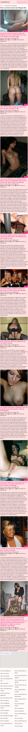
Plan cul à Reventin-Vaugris (7, 715)
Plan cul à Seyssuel (19, 711)
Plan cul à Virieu (18, 723)
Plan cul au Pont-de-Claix (6, 698)
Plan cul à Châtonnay (5, 670)
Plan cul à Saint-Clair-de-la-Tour (6, 724)
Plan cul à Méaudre (5, 703)
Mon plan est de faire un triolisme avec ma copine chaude (12, 342)
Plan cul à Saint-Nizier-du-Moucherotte (21, 695)
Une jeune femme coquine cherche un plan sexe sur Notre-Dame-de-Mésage (12, 289)
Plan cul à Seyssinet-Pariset (19, 704)
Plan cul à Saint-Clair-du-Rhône (20, 672)
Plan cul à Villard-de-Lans (21, 721)
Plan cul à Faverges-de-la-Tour (7, 679)
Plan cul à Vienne (19, 718)
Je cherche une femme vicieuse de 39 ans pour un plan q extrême (14, 549)
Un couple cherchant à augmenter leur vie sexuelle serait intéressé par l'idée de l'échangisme (13, 409)
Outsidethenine (5, 2)
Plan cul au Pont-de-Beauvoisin (5, 694)
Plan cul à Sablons (5, 721)
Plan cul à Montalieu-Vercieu (5, 706)
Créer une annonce (22, 2)
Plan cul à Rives (4, 718)
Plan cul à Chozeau (5, 676)
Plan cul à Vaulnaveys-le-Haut (20, 714)
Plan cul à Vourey (19, 726)
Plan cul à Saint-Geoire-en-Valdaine (21, 676)
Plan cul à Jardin (4, 683)
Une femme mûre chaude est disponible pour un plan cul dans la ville (13, 107)
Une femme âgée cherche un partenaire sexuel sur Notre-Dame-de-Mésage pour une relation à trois (13, 236)
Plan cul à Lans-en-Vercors (7, 686)
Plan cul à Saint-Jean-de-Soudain (21, 686)
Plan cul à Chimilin (5, 673)
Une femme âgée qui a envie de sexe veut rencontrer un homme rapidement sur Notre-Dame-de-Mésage (13, 483)
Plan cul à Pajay (4, 713)
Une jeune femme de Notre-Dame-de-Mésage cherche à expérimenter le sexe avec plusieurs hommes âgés (13, 34)
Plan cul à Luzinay (5, 700)
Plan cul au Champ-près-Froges (6, 689)
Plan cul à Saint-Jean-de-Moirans (21, 681)
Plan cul (2, 5)
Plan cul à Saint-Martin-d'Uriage (20, 690)
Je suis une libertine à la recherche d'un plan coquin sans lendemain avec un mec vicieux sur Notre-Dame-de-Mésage (13, 180)
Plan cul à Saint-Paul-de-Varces (20, 700)
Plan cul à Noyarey (5, 710)
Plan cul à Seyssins (19, 708)
